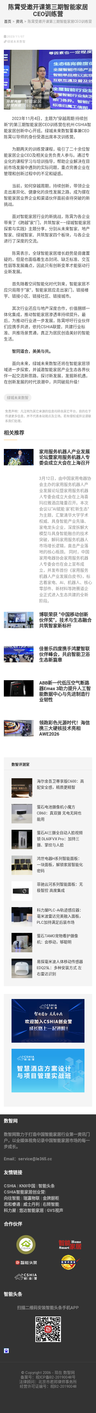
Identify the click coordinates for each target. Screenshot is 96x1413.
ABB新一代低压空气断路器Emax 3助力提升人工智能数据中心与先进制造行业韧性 (65, 691)
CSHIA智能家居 (18, 1192)
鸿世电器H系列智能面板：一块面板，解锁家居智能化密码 (60, 864)
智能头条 (46, 1186)
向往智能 (12, 1198)
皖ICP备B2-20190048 (54, 1377)
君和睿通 (12, 1204)
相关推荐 (14, 433)
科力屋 (10, 1210)
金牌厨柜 (51, 1198)
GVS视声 (55, 1210)
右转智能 (51, 1204)
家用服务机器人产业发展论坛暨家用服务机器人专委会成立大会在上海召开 (64, 457)
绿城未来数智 (17, 398)
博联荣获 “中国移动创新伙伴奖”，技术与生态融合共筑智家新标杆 (65, 620)
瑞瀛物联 (31, 1198)
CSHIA (10, 1186)
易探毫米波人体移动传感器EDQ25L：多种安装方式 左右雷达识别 (60, 967)
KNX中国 (27, 1186)
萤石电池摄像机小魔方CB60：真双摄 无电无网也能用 (59, 813)
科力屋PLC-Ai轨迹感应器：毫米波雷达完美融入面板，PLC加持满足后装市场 (60, 916)
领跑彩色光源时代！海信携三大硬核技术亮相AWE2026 (64, 728)
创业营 (39, 1192)
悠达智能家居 (31, 1210)
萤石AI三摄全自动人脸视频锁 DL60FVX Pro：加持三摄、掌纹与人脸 (60, 839)
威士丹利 (31, 1204)
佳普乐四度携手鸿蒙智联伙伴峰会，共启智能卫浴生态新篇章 (64, 654)
